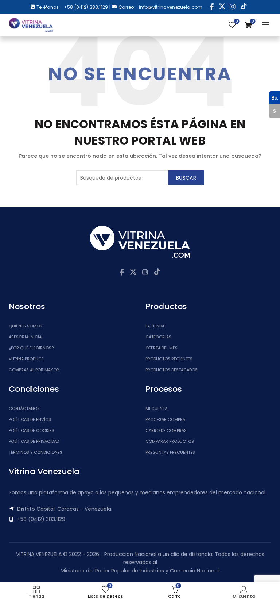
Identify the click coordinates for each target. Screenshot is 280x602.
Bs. (273, 97)
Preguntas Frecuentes (170, 452)
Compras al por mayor (34, 370)
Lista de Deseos (237, 21)
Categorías (158, 337)
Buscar (186, 177)
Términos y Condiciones (35, 452)
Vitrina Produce (26, 359)
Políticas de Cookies (31, 430)
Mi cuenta (156, 408)
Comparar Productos (169, 441)
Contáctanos (24, 408)
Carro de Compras (166, 430)
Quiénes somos (25, 326)
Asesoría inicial (26, 337)
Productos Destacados (171, 370)
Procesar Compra (165, 419)
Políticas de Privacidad (34, 441)
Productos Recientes (168, 359)
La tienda (154, 326)
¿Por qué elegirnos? (31, 348)
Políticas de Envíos (30, 419)
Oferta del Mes (161, 348)
